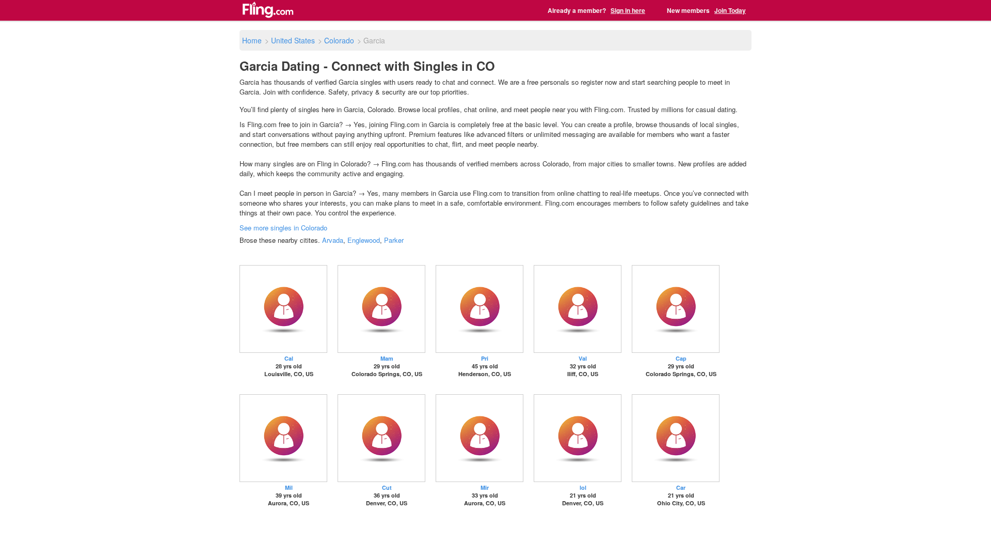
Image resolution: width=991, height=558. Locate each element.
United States (293, 40)
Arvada (332, 240)
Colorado (339, 40)
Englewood (363, 240)
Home (252, 40)
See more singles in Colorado (283, 228)
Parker (394, 240)
